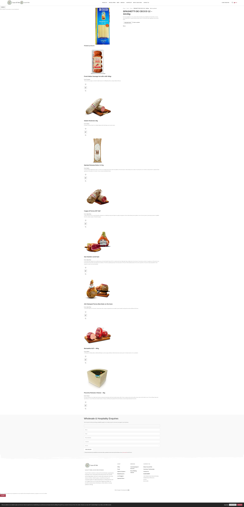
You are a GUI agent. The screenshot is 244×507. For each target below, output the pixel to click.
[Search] (230, 2)
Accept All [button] (240, 504)
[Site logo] (13, 2)
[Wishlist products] (232, 2)
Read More (226, 504)
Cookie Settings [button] (233, 504)
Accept (3, 495)
